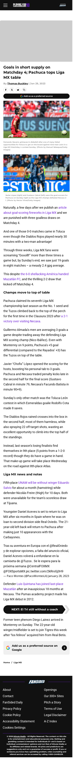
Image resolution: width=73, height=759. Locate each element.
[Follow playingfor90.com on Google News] (64, 647)
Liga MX (18, 662)
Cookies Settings (14, 727)
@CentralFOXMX (38, 566)
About (7, 690)
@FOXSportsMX (14, 571)
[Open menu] (5, 5)
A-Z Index (50, 721)
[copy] (24, 89)
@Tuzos (26, 561)
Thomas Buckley (17, 83)
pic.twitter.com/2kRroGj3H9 (44, 571)
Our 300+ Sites (54, 696)
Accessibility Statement (19, 721)
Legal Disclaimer (55, 715)
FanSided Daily (13, 702)
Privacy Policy (12, 708)
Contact (8, 696)
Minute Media (19, 736)
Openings (50, 690)
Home (6, 662)
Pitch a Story (52, 702)
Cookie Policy (12, 715)
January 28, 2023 (58, 576)
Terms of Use (53, 708)
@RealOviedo (59, 545)
